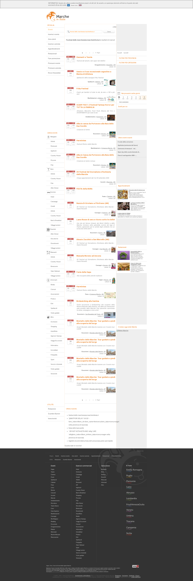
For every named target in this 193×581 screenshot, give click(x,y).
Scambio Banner (54, 414)
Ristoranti (54, 146)
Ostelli (53, 206)
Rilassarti (104, 480)
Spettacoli (54, 308)
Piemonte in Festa (135, 482)
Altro (102, 485)
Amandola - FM (111, 65)
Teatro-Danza (55, 506)
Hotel (52, 197)
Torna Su (140, 451)
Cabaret (53, 482)
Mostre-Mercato (55, 534)
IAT (77, 485)
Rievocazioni (54, 537)
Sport (52, 359)
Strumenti (54, 374)
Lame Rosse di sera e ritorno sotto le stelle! (95, 220)
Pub (52, 165)
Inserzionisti (52, 418)
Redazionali (52, 54)
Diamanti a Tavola (84, 57)
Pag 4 (98, 52)
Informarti (104, 482)
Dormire (103, 474)
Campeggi (54, 201)
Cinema (53, 474)
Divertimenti (55, 243)
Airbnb (53, 141)
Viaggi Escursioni (56, 340)
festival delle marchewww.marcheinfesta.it (84, 415)
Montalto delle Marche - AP (98, 333)
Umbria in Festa (135, 517)
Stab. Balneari (55, 271)
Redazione (52, 409)
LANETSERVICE (136, 577)
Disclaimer (125, 575)
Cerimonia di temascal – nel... (127, 148)
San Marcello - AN (105, 249)
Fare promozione (54, 58)
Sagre (52, 469)
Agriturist (53, 151)
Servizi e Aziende (56, 364)
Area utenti (52, 39)
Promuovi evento (54, 63)
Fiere (52, 485)
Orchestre (54, 322)
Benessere (54, 266)
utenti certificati (55, 571)
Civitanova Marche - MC (108, 148)
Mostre (53, 490)
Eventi (50, 29)
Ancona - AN (105, 134)
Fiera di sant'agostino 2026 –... (127, 155)
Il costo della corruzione (125, 142)
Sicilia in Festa (135, 534)
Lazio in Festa (135, 488)
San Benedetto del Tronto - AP (94, 314)
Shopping (54, 326)
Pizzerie (53, 160)
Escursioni (54, 524)
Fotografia (54, 355)
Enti (52, 303)
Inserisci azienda (54, 44)
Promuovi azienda (54, 68)
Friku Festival (82, 89)
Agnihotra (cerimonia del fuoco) (128, 145)
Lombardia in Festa (135, 499)
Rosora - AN (107, 280)
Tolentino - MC (111, 196)
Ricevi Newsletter (54, 73)
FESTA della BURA (84, 189)
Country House (56, 155)
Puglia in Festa (135, 477)
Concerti (53, 493)
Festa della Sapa (83, 272)
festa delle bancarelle (76, 428)
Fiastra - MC (102, 232)
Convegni (53, 516)
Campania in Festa (135, 528)
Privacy (137, 575)
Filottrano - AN (106, 213)
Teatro (52, 472)
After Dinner (55, 188)
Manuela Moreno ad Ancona (88, 256)
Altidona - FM (99, 82)
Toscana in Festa (135, 522)
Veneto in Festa (135, 511)
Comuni (53, 289)
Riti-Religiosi (54, 519)
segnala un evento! (101, 570)
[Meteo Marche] (122, 330)
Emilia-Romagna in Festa (135, 471)
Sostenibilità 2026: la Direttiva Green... (136, 252)
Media (53, 284)
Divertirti (103, 477)
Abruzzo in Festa (135, 494)
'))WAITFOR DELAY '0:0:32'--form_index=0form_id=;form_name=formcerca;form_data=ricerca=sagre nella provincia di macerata (94, 422)
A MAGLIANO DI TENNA (124, 213)
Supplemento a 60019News (82, 575)
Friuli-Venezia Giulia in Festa (135, 505)
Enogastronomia (55, 526)
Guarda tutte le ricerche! (73, 446)
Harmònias (81, 140)
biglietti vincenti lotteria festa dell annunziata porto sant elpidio (91, 441)
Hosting (117, 577)
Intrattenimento (55, 500)
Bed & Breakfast (56, 220)
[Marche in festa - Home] (59, 16)
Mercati (53, 498)
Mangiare (103, 469)
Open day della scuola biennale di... (129, 152)
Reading (53, 521)
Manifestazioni (55, 513)
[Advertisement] (132, 36)
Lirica (52, 487)
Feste (52, 477)
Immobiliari (54, 350)
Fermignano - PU (101, 117)
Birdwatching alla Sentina (87, 301)
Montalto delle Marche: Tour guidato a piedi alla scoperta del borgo (95, 341)
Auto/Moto (54, 331)
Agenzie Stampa (56, 336)
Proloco (53, 299)
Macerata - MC (111, 182)
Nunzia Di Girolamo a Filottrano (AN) (92, 203)
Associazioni (55, 294)
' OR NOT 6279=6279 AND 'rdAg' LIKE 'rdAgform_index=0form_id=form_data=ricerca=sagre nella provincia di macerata (89, 434)
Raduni (53, 529)
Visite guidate (55, 313)
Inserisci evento (53, 34)
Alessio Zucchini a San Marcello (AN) (92, 239)
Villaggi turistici (55, 225)
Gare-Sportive (55, 511)
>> (95, 52)
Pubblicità (131, 575)
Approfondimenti (54, 49)
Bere (102, 472)
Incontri (53, 495)
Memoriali (53, 532)
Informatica (54, 345)
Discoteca (54, 503)
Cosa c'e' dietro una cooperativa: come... (136, 264)
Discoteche (54, 239)
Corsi (52, 508)
